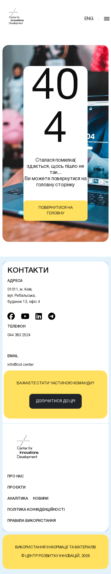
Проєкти (16, 487)
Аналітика (17, 498)
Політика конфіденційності (36, 509)
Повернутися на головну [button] (56, 210)
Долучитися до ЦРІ (55, 401)
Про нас (15, 476)
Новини (40, 498)
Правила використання (31, 520)
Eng (88, 19)
